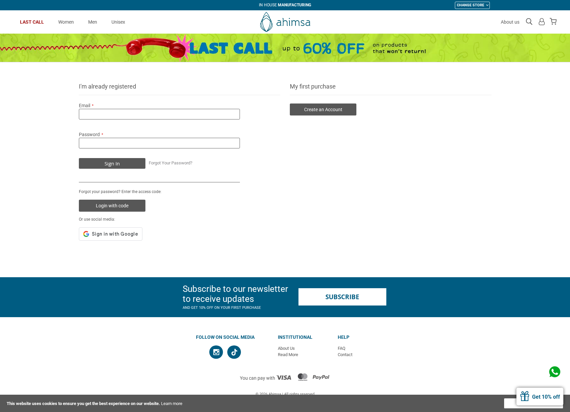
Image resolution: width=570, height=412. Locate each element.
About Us (286, 348)
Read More (288, 354)
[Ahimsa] (285, 22)
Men (92, 22)
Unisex (118, 22)
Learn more (171, 403)
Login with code (112, 205)
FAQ (341, 348)
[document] (285, 403)
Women (66, 22)
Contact (345, 354)
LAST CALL (32, 22)
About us (510, 22)
